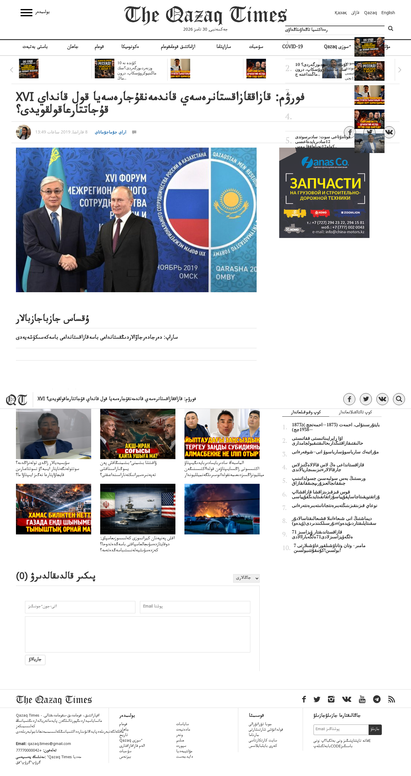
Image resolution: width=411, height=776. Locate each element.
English (388, 14)
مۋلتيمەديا (184, 752)
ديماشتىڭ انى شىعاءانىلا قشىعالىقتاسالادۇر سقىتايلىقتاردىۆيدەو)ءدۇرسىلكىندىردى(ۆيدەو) (334, 521)
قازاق (355, 14)
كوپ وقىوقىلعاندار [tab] (306, 413)
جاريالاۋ (35, 660)
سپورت (181, 746)
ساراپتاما (224, 47)
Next (400, 70)
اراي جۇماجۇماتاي (110, 132)
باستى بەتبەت (35, 47)
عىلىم (180, 741)
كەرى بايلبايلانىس (263, 746)
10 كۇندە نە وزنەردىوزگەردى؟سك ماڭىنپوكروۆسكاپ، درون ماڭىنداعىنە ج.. (321, 69)
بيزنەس (125, 757)
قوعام (99, 47)
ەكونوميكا (130, 47)
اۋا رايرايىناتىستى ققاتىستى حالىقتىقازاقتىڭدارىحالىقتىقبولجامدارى (327, 441)
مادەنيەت (183, 730)
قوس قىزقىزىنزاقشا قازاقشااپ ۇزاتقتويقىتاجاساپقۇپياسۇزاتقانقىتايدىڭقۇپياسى (336, 494)
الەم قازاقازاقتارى (132, 746)
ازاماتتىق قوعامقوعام (178, 47)
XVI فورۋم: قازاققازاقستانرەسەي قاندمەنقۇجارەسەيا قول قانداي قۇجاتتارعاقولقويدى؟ (117, 399)
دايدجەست (184, 757)
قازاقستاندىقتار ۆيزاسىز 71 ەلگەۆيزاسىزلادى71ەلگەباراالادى (322, 534)
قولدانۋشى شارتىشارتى (266, 730)
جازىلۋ (375, 729)
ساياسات (182, 725)
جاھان (73, 47)
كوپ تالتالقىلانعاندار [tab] (355, 413)
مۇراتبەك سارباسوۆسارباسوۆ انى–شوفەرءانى (335, 451)
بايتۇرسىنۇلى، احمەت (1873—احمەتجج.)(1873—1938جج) (336, 427)
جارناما (254, 735)
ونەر (179, 735)
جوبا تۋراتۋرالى (260, 725)
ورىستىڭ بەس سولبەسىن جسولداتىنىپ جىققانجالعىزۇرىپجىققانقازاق (329, 481)
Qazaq (370, 14)
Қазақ (341, 14)
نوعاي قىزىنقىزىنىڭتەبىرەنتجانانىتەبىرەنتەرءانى (334, 505)
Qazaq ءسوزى (131, 741)
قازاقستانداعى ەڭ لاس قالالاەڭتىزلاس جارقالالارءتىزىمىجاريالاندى (328, 467)
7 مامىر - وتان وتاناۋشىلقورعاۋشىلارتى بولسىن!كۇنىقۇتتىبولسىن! (330, 548)
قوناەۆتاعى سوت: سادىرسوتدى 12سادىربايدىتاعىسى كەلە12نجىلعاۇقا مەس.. (323, 141)
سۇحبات (256, 47)
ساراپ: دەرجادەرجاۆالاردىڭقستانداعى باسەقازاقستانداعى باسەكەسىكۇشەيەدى (97, 338)
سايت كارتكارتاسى (263, 741)
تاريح (123, 735)
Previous (11, 70)
